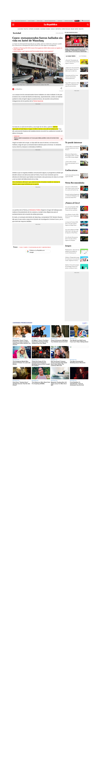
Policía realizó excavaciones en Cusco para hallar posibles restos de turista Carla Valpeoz (36, 138)
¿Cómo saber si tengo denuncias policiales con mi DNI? (72, 163)
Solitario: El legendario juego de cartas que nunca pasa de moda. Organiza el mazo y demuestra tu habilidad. (72, 260)
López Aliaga (40, 20)
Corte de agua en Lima (69, 20)
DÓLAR (72, 29)
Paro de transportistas (50, 20)
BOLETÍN (81, 29)
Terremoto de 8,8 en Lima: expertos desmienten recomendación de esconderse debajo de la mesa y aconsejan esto (71, 78)
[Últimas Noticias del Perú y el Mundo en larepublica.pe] (50, 25)
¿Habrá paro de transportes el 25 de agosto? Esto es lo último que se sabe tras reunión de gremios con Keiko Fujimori (72, 71)
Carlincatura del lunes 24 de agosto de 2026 (72, 175)
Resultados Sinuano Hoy (20, 20)
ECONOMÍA (37, 29)
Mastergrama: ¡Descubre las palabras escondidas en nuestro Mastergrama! (72, 251)
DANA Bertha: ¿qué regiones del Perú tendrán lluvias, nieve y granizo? (33, 51)
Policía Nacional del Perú (35, 247)
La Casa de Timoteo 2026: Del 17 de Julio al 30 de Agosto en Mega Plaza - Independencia (71, 224)
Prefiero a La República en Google (37, 251)
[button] (13, 24)
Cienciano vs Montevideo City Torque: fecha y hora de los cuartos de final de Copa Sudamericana (72, 189)
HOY (12, 20)
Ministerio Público (35, 210)
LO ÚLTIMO (20, 29)
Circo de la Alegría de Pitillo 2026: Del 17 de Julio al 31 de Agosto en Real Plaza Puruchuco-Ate (72, 232)
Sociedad (17, 33)
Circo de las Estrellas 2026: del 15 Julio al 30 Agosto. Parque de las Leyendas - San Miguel (72, 209)
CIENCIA (53, 29)
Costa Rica (60, 20)
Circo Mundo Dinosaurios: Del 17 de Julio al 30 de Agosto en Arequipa (71, 239)
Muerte (26, 247)
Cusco (21, 247)
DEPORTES (58, 29)
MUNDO (48, 29)
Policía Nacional (38, 101)
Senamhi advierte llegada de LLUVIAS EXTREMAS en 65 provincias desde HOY (72, 196)
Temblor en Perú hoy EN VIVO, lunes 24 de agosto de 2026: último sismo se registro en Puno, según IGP (37, 48)
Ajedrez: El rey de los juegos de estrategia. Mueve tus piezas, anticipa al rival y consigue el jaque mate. (72, 267)
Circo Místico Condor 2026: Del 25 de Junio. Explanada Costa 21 (72, 216)
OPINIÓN (31, 29)
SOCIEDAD (43, 29)
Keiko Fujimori (31, 20)
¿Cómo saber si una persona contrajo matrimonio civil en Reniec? (72, 148)
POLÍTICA (26, 29)
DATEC (76, 29)
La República (18, 89)
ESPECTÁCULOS (66, 29)
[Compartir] (61, 88)
